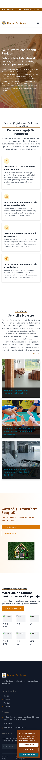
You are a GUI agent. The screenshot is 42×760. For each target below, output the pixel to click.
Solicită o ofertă (10, 527)
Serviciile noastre (11, 533)
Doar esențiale (28, 750)
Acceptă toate (28, 745)
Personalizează (29, 754)
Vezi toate (36, 353)
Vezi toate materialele (13, 608)
